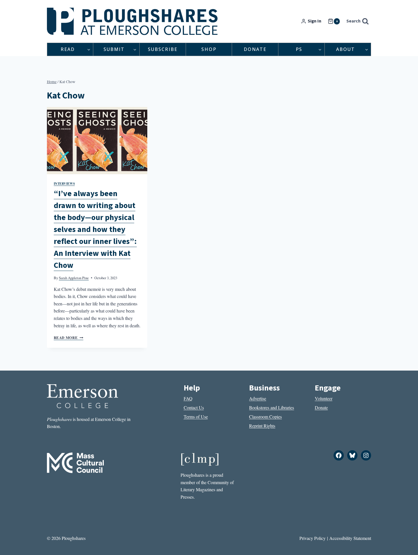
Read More (68, 337)
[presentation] (97, 140)
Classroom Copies (265, 417)
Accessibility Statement (350, 538)
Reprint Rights (262, 426)
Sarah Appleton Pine (74, 277)
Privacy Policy (312, 538)
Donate (255, 49)
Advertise (257, 398)
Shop (208, 49)
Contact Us (194, 407)
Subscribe (162, 49)
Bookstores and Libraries (271, 407)
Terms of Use (196, 417)
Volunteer (323, 398)
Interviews (64, 183)
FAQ (188, 398)
